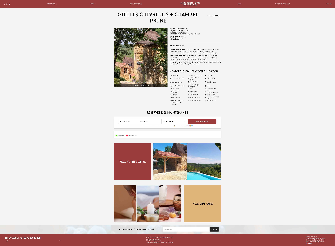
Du (121, 121)
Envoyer (214, 229)
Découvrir (51, 4)
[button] (119, 82)
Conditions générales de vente (315, 238)
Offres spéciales (136, 4)
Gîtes (92, 4)
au (140, 121)
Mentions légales (311, 237)
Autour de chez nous (282, 4)
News (239, 4)
